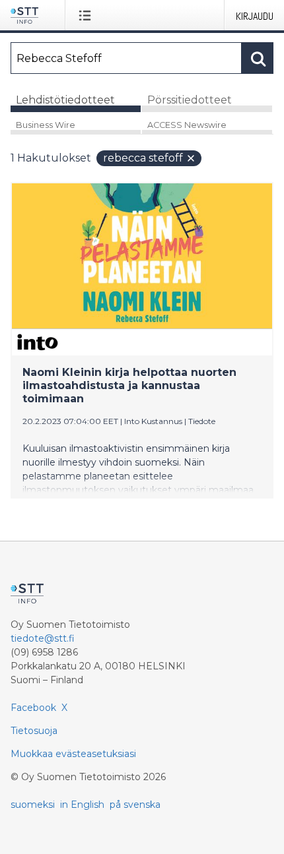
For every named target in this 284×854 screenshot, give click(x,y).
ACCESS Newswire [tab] (187, 125)
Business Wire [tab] (45, 125)
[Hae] (257, 58)
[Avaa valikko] (87, 15)
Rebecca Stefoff (143, 158)
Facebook (33, 708)
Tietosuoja (34, 731)
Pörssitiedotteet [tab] (189, 100)
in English (82, 804)
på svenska (135, 804)
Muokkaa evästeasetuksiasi (73, 754)
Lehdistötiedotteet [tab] (65, 100)
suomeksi (33, 804)
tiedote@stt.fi (43, 638)
